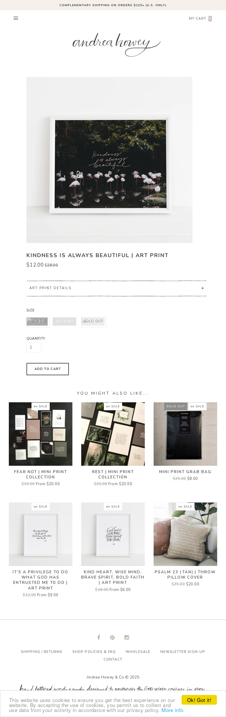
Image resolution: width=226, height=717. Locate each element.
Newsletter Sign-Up (182, 651)
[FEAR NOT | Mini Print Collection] (40, 433)
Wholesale (138, 651)
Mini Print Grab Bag (185, 472)
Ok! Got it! (199, 699)
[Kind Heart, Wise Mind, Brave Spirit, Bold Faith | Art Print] (113, 534)
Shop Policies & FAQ (94, 651)
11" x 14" (64, 321)
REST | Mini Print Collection (113, 474)
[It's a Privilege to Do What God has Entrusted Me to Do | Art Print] (40, 534)
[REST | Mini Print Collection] (113, 433)
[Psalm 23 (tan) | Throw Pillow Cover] (185, 534)
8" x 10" (37, 321)
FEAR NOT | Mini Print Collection (40, 474)
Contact (113, 659)
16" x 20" (93, 321)
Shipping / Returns (41, 651)
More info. (173, 709)
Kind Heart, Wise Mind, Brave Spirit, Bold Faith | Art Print (112, 577)
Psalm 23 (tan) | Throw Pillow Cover (185, 574)
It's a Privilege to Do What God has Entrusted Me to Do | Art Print (40, 580)
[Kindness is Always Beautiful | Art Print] (109, 160)
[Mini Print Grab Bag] (185, 433)
